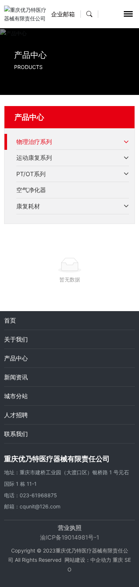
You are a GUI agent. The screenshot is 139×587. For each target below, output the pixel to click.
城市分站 (16, 396)
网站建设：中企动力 (87, 560)
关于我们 (16, 339)
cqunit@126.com (40, 506)
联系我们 (16, 434)
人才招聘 (16, 415)
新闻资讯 (16, 377)
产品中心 (30, 55)
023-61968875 (38, 495)
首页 (10, 320)
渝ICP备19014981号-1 (69, 537)
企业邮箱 (63, 14)
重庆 (118, 560)
